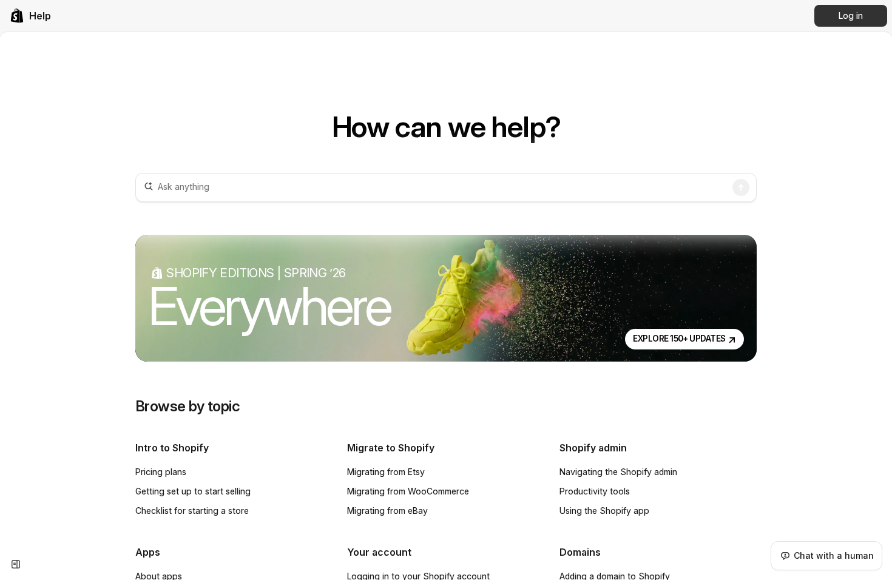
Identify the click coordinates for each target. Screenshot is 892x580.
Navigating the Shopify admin (618, 472)
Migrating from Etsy (386, 472)
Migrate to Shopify (390, 448)
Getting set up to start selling (193, 491)
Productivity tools (594, 491)
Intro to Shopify (172, 448)
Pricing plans (160, 472)
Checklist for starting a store (192, 510)
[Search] (740, 187)
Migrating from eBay (387, 510)
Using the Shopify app (604, 510)
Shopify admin (593, 448)
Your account (379, 552)
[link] (30, 15)
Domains (580, 552)
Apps (147, 552)
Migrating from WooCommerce (408, 491)
